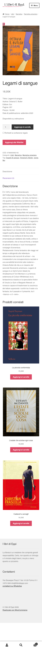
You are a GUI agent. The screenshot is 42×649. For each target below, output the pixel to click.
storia (36, 158)
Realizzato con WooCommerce (15, 610)
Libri (12, 14)
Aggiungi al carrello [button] (21, 377)
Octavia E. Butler (26, 158)
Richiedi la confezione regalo (16, 133)
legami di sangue (12, 158)
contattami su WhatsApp (12, 586)
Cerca (21, 645)
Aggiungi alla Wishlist (14, 142)
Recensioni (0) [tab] (8, 178)
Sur (4, 160)
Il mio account (7, 645)
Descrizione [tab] (7, 171)
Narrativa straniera (30, 14)
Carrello (32, 643)
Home (7, 14)
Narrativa (19, 14)
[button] (4, 24)
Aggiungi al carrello (22, 127)
